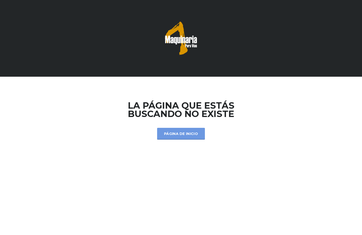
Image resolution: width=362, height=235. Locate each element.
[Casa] (181, 38)
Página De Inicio (181, 134)
